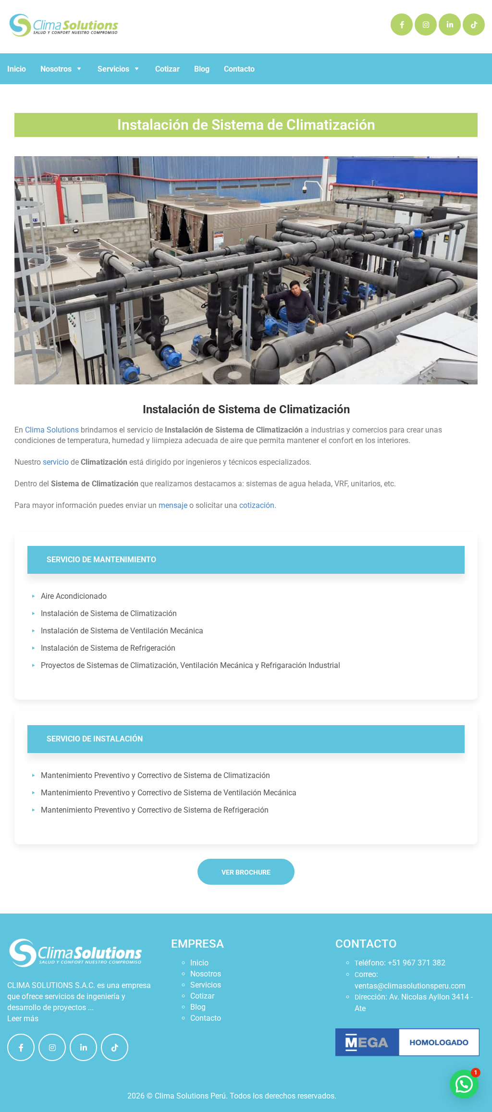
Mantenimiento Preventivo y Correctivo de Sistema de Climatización (155, 775)
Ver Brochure (246, 872)
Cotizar (167, 69)
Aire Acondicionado (74, 596)
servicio (56, 462)
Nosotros (205, 973)
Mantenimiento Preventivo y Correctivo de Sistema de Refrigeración (155, 810)
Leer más (22, 1018)
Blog (201, 69)
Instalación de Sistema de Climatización (109, 613)
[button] (464, 1084)
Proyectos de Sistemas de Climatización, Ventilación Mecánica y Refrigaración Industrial (190, 665)
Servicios (205, 984)
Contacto (239, 69)
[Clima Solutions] (21, 1047)
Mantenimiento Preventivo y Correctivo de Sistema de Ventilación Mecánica (168, 792)
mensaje (173, 505)
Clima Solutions (52, 429)
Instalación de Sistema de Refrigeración (108, 648)
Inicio (16, 69)
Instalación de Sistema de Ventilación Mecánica (122, 630)
